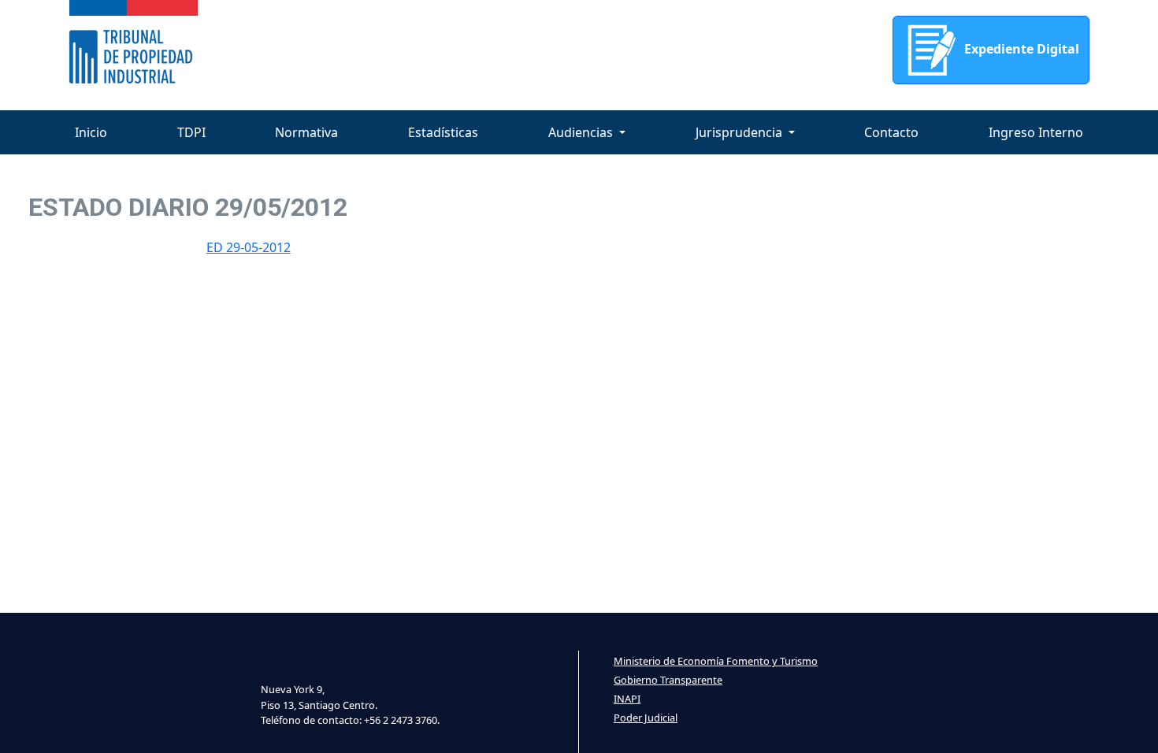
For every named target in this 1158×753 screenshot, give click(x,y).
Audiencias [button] (582, 132)
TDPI (191, 132)
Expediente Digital (1020, 48)
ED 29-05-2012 (248, 247)
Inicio (91, 132)
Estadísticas (443, 132)
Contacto (891, 132)
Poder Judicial (645, 717)
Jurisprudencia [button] (740, 132)
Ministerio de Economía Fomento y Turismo (716, 661)
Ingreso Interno (1036, 132)
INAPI (627, 699)
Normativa (306, 132)
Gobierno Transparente (668, 680)
